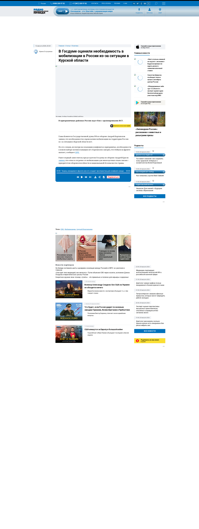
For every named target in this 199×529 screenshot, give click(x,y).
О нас (125, 3)
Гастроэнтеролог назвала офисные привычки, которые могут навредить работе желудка (150, 296)
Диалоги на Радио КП (144, 155)
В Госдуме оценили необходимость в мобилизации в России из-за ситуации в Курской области (94, 56)
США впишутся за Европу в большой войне (103, 329)
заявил (62, 160)
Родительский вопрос (144, 184)
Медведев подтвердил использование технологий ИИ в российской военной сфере (148, 272)
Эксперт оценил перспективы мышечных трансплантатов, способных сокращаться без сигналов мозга (147, 309)
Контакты (94, 3)
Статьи (68, 46)
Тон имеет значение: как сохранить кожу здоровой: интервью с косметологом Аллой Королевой (149, 161)
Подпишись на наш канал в (122, 125)
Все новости (150, 331)
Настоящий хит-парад (145, 172)
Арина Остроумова (45, 51)
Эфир (160, 13)
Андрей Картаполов (84, 229)
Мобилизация (70, 229)
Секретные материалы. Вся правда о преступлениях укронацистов (94, 9)
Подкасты (139, 13)
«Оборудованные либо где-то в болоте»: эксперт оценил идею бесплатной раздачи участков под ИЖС (155, 91)
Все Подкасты (149, 196)
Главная (61, 46)
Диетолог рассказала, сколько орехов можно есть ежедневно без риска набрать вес (150, 323)
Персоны (150, 13)
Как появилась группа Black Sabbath (150, 176)
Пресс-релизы (106, 3)
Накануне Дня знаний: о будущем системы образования (149, 189)
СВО (62, 229)
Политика (75, 46)
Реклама (117, 3)
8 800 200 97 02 (59, 3)
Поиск (156, 3)
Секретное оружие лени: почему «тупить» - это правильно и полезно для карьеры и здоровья (91, 277)
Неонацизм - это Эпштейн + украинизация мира (91, 11)
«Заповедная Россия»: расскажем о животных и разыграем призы (148, 132)
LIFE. (77, 152)
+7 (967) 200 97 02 (79, 3)
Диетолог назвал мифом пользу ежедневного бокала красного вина (150, 284)
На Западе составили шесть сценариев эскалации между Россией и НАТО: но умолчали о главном (90, 269)
